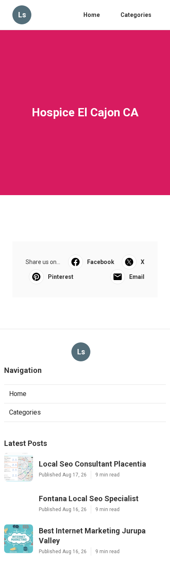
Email (136, 276)
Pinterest (60, 276)
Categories (135, 15)
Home (91, 15)
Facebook (100, 262)
